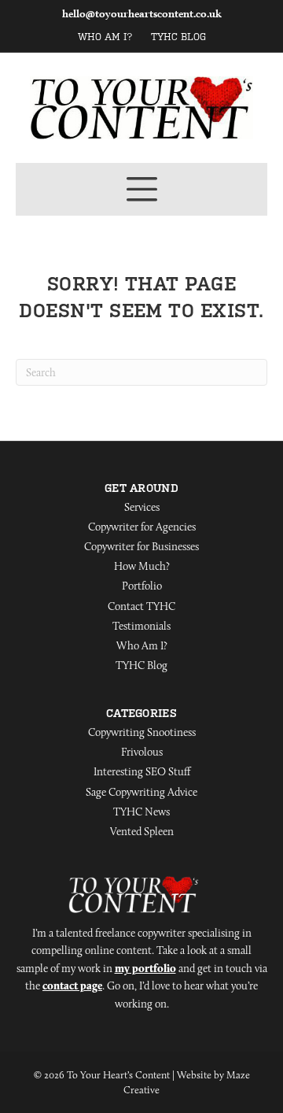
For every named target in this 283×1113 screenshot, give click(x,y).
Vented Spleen (142, 831)
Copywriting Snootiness (142, 732)
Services (142, 507)
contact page (72, 985)
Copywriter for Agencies (142, 527)
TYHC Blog (178, 37)
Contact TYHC (141, 606)
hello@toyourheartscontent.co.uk (142, 14)
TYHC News (141, 811)
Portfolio (142, 586)
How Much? (142, 566)
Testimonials (141, 626)
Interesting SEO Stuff (142, 771)
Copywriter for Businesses (141, 546)
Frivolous (142, 752)
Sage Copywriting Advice (141, 792)
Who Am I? (105, 37)
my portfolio (145, 968)
